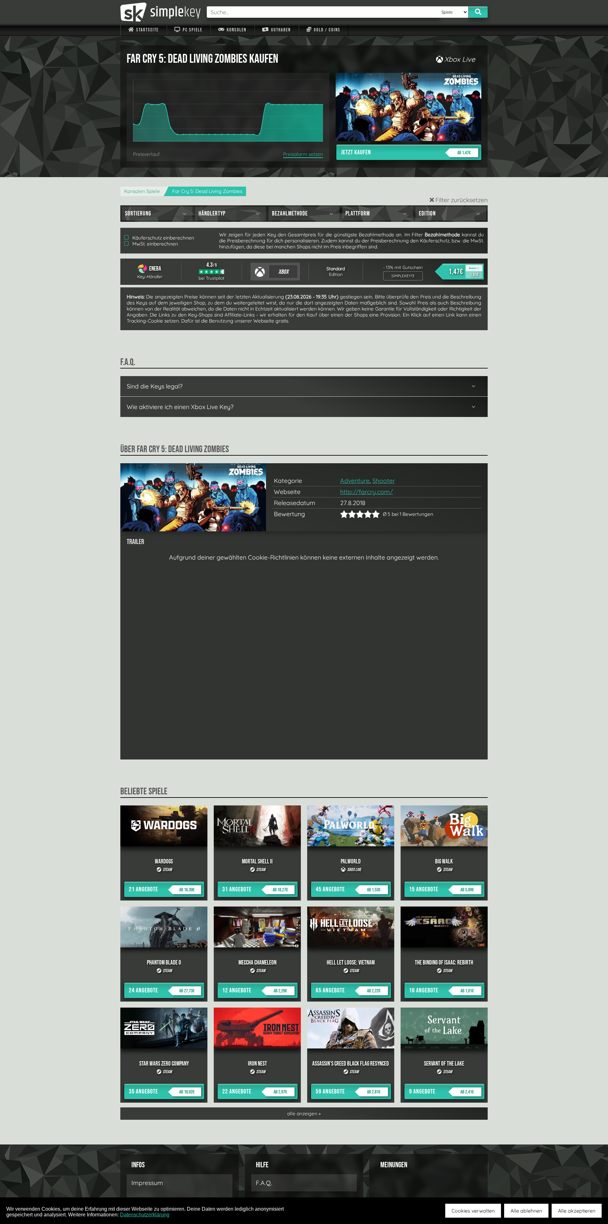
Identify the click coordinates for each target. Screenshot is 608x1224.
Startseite (147, 30)
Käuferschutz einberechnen (162, 238)
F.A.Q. (264, 1183)
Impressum (147, 1183)
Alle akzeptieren (576, 1211)
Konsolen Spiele (142, 191)
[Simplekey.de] (160, 12)
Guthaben (280, 30)
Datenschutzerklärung (144, 1214)
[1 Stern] (344, 514)
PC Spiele (191, 30)
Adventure (355, 480)
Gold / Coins (326, 30)
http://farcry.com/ (366, 492)
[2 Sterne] (348, 514)
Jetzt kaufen (406, 152)
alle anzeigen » (304, 1114)
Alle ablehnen (526, 1211)
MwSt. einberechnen (154, 244)
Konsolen (235, 30)
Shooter (383, 480)
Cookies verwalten (473, 1211)
